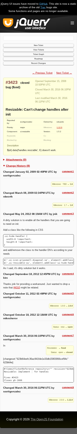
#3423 (12, 82)
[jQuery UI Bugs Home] (26, 24)
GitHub (43, 3)
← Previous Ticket (42, 72)
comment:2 (68, 192)
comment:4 (68, 274)
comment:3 (68, 213)
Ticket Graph (38, 54)
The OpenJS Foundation (46, 419)
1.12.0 (59, 127)
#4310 (16, 287)
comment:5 (68, 293)
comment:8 (68, 387)
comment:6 (68, 314)
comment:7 (68, 335)
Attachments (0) (16, 159)
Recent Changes (38, 63)
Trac (43, 7)
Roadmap (38, 59)
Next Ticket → (64, 72)
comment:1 (68, 171)
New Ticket (38, 45)
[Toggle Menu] (72, 23)
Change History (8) (18, 165)
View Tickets (38, 50)
